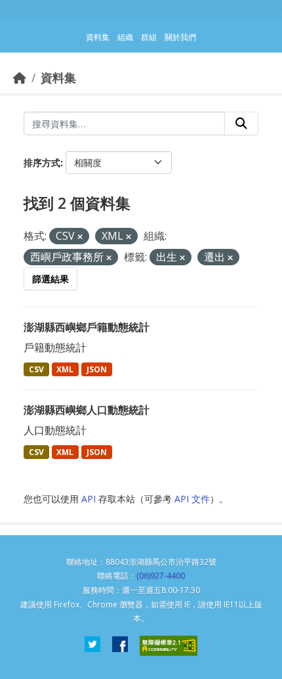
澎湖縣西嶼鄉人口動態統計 (87, 410)
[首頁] (19, 77)
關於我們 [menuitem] (180, 37)
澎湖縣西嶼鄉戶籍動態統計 (87, 327)
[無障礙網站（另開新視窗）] (168, 646)
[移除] (80, 237)
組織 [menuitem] (125, 37)
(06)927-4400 (160, 575)
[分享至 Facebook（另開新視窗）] (120, 646)
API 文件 (192, 499)
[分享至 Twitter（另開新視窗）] (92, 646)
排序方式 (42, 162)
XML (64, 369)
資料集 (58, 77)
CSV (36, 369)
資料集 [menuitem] (98, 37)
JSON (97, 369)
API (88, 499)
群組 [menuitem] (149, 37)
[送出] (241, 123)
